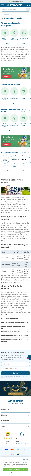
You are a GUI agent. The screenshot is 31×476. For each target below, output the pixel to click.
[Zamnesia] (14, 5)
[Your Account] (27, 5)
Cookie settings (15, 473)
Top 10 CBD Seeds (23, 97)
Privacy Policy (25, 376)
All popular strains (24, 110)
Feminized (5, 258)
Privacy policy (25, 459)
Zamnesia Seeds (24, 38)
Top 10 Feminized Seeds (14, 97)
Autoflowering (6, 264)
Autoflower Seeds (4, 39)
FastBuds (23, 165)
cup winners (19, 227)
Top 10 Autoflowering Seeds (5, 98)
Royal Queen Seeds (14, 165)
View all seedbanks (24, 152)
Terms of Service (6, 377)
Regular (4, 271)
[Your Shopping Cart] (29, 5)
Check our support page (23, 443)
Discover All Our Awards (15, 393)
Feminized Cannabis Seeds (14, 39)
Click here (6, 76)
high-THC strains (20, 232)
